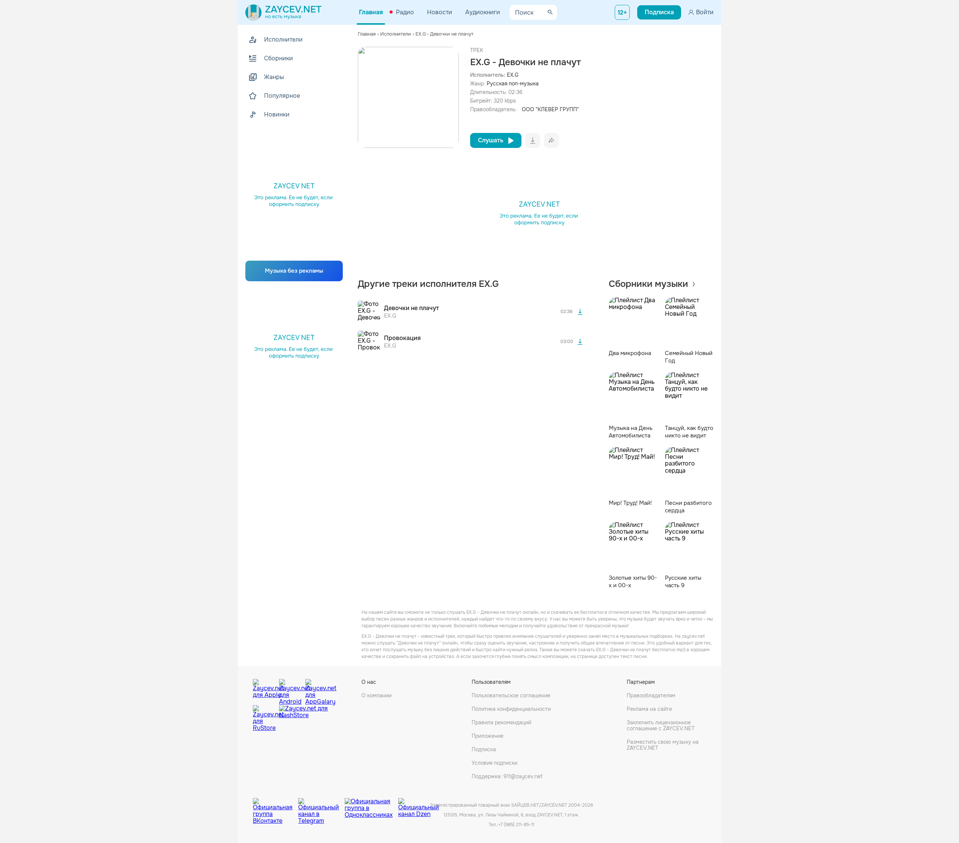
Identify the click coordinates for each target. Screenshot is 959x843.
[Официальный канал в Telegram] (321, 805)
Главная (371, 12)
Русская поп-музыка (513, 83)
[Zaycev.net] (283, 12)
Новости (439, 12)
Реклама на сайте (649, 709)
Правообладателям (651, 695)
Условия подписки (494, 763)
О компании (376, 695)
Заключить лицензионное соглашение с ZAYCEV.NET (661, 725)
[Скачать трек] (580, 311)
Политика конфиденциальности (511, 709)
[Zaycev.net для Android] (290, 690)
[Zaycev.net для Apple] (264, 690)
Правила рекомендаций (501, 722)
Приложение (487, 736)
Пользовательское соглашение (511, 695)
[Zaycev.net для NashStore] (303, 718)
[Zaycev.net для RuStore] (264, 718)
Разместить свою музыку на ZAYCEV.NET (663, 745)
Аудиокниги (482, 12)
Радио (405, 12)
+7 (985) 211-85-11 (516, 825)
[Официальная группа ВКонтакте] (275, 805)
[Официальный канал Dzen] (418, 805)
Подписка (484, 749)
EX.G (512, 75)
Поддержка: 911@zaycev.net (507, 776)
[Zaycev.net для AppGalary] (316, 690)
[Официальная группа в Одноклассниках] (371, 805)
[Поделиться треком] (551, 140)
